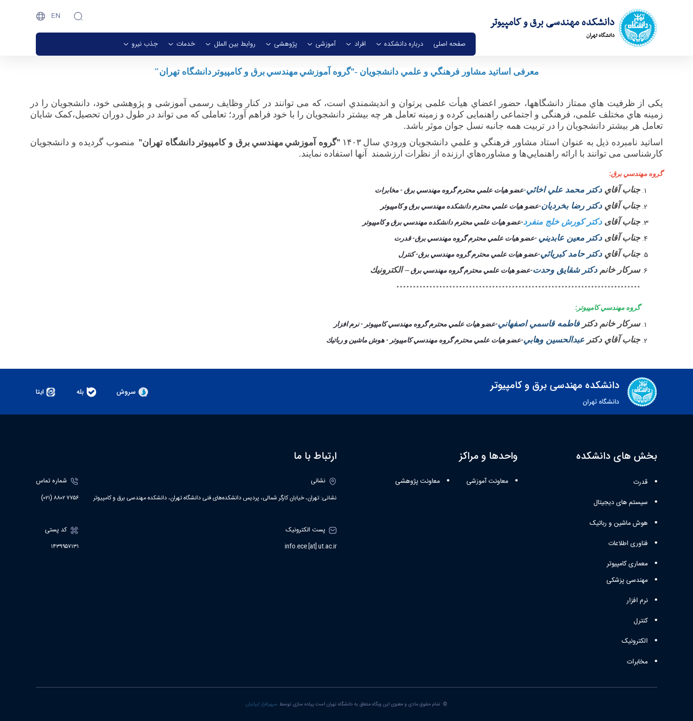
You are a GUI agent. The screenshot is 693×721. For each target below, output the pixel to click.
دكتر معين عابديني (570, 237)
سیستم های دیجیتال (621, 502)
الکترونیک (635, 641)
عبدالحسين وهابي (554, 339)
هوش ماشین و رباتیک (619, 523)
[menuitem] (449, 44)
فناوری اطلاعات (628, 543)
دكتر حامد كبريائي (572, 253)
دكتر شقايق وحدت (565, 269)
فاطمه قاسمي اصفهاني (540, 323)
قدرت (640, 482)
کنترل (641, 621)
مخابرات (637, 662)
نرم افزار (637, 600)
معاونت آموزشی (487, 481)
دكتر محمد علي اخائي (564, 189)
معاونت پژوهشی (417, 481)
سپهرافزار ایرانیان (262, 704)
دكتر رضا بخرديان (572, 205)
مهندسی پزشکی (627, 580)
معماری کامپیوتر (627, 564)
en (55, 16)
